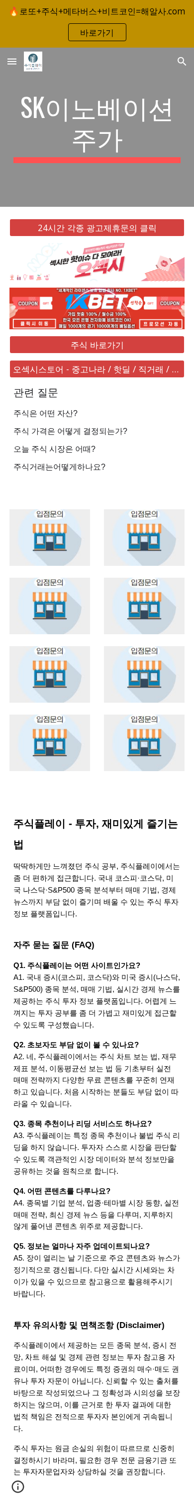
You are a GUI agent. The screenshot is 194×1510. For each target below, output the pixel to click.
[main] (97, 127)
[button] (12, 61)
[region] (97, 24)
